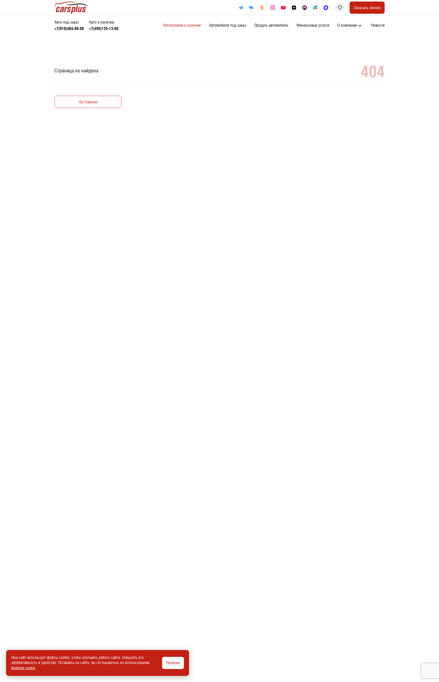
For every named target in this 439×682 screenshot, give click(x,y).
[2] (69, 25)
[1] (103, 25)
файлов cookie (23, 667)
